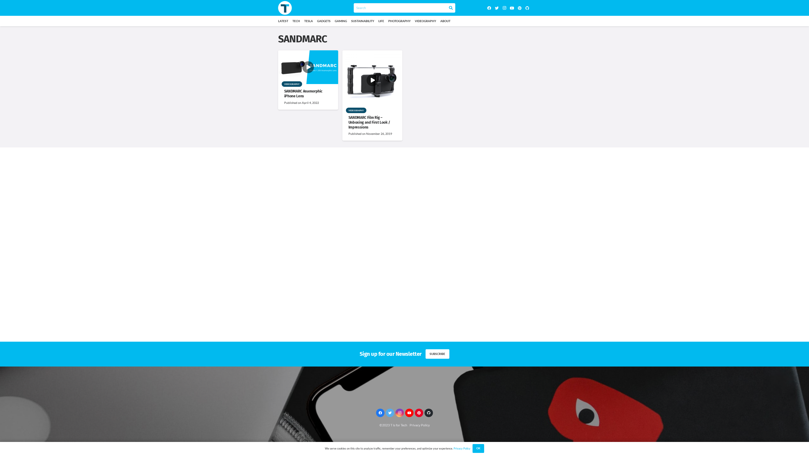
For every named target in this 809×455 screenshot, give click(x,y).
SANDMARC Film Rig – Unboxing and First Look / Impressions (369, 122)
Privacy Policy (420, 425)
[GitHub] (527, 8)
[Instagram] (504, 8)
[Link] (285, 8)
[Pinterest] (519, 8)
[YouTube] (512, 8)
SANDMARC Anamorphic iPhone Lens (303, 93)
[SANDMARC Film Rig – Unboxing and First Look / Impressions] (372, 53)
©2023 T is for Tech (393, 425)
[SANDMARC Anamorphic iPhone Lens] (308, 53)
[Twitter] (497, 8)
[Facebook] (489, 8)
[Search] (451, 8)
